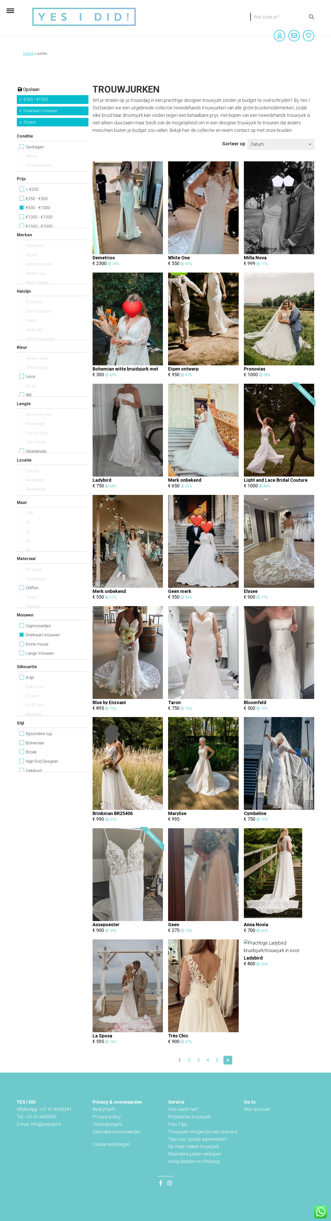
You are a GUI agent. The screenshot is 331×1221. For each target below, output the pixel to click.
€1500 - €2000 (39, 226)
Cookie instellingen (111, 1144)
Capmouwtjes (38, 625)
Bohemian (35, 743)
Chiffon (32, 587)
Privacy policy (107, 1116)
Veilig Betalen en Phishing (194, 1161)
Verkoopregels (107, 1124)
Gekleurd (34, 770)
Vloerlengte (36, 451)
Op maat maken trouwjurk (193, 1146)
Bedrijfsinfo (104, 1109)
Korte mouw (37, 644)
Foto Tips (177, 1124)
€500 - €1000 (36, 99)
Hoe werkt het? (183, 1109)
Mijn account (257, 1109)
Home (28, 53)
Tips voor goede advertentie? (197, 1139)
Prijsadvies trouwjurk (189, 1116)
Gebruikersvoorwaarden (117, 1131)
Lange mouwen (40, 653)
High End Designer (42, 761)
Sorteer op (233, 143)
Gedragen (35, 147)
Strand (29, 122)
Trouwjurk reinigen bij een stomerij (202, 1131)
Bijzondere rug (39, 733)
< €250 (32, 189)
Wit (29, 395)
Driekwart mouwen (40, 110)
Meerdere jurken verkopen (194, 1154)
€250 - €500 (37, 198)
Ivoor (31, 376)
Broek (31, 752)
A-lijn (30, 677)
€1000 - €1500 (39, 217)
